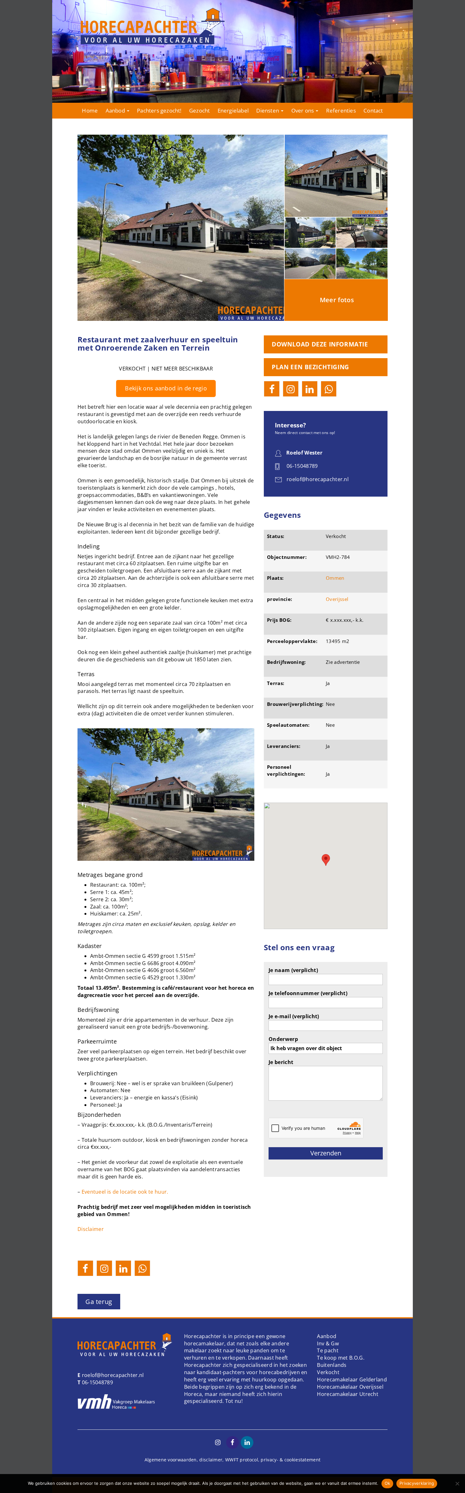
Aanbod (116, 110)
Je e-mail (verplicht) (294, 1016)
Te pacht (327, 1350)
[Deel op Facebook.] (85, 1268)
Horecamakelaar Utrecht (347, 1394)
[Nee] (457, 1483)
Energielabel (233, 110)
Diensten (268, 110)
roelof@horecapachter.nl (112, 1375)
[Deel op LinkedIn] (123, 1268)
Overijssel (337, 599)
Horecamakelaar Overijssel (350, 1386)
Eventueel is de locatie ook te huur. (125, 1191)
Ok (387, 1483)
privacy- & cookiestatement (290, 1460)
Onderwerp (283, 1039)
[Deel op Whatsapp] (142, 1268)
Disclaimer (91, 1229)
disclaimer (210, 1460)
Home (90, 110)
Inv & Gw (327, 1343)
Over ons (303, 110)
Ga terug (98, 1301)
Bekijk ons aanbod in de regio (166, 388)
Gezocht (199, 110)
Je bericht (281, 1062)
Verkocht (328, 1372)
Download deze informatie (320, 344)
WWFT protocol (241, 1460)
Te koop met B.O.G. (340, 1357)
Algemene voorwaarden (171, 1460)
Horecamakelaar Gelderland (352, 1379)
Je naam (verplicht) (293, 970)
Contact (373, 110)
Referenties (341, 110)
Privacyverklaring (417, 1483)
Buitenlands (331, 1364)
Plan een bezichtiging (310, 367)
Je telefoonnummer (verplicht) (308, 993)
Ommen (335, 578)
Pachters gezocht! (159, 110)
